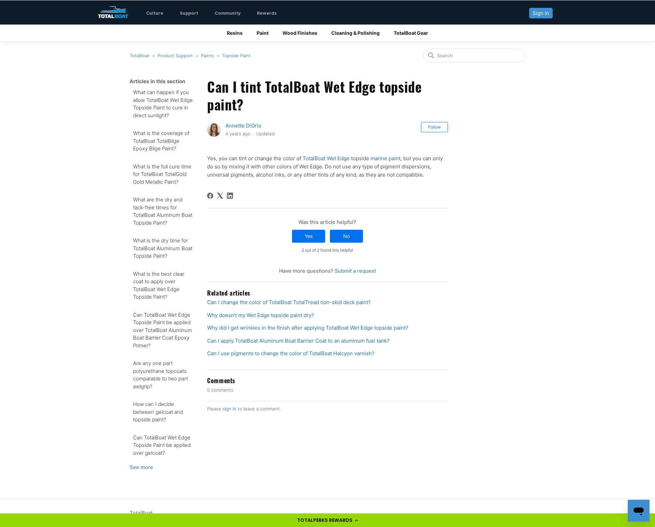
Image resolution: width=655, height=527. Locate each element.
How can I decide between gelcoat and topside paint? (158, 412)
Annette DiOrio (243, 125)
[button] (327, 520)
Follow (434, 127)
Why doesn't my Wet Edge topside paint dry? (260, 315)
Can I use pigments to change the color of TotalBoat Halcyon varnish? (291, 353)
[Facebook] (210, 196)
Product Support (175, 55)
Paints (207, 55)
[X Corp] (220, 196)
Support (189, 13)
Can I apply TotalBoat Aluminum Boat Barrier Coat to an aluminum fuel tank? (298, 340)
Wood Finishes (299, 33)
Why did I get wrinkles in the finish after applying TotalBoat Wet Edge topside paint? (307, 328)
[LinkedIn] (230, 196)
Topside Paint (236, 55)
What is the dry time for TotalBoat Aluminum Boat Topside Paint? (162, 248)
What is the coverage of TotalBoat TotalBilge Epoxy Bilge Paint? (161, 141)
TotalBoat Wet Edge (326, 158)
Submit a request (355, 271)
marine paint (385, 158)
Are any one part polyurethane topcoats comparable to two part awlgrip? (160, 375)
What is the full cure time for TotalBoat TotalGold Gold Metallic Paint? (162, 174)
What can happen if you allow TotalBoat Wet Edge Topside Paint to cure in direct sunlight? (163, 104)
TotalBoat (139, 55)
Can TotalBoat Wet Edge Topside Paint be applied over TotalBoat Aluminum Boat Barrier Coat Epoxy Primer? (162, 330)
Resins (235, 33)
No (346, 236)
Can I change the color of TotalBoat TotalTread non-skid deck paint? (289, 302)
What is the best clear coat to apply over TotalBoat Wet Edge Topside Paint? (158, 285)
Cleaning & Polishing (355, 33)
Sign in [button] (541, 13)
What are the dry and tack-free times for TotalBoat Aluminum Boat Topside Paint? (162, 211)
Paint (262, 33)
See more (141, 467)
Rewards (267, 13)
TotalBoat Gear (411, 33)
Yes (308, 236)
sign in (229, 408)
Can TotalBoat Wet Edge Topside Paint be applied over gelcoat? (162, 445)
